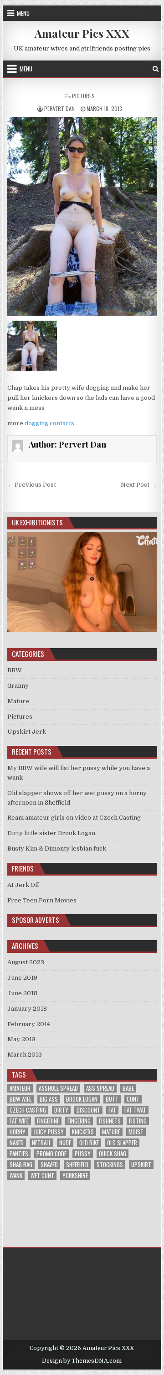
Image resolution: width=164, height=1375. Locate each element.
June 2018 (22, 993)
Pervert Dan (59, 108)
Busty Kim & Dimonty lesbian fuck (56, 848)
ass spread (100, 1088)
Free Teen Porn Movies (42, 900)
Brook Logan (81, 1099)
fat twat (135, 1110)
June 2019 (22, 977)
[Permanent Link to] (82, 216)
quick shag (112, 1153)
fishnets (110, 1121)
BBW (14, 670)
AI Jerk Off (23, 884)
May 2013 (21, 1039)
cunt (133, 1099)
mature (111, 1132)
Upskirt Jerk (26, 731)
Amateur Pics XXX (82, 33)
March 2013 (24, 1054)
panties (19, 1153)
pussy (83, 1153)
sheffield (77, 1164)
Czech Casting (28, 1110)
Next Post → (139, 484)
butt (112, 1099)
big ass (49, 1099)
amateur (20, 1088)
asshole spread (58, 1088)
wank (16, 1175)
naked (17, 1142)
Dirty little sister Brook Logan (51, 833)
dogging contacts (49, 423)
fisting (138, 1121)
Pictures (83, 96)
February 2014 (28, 1024)
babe (128, 1088)
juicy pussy (49, 1132)
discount (88, 1110)
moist (136, 1132)
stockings (110, 1164)
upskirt (141, 1164)
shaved (49, 1164)
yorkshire (75, 1175)
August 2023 (25, 962)
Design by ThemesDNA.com (82, 1361)
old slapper (122, 1142)
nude (65, 1142)
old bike (89, 1142)
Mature (18, 701)
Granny (18, 685)
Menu (23, 13)
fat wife (19, 1121)
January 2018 (27, 1008)
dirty (61, 1110)
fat (112, 1110)
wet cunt (42, 1175)
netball (41, 1142)
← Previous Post (31, 484)
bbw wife (20, 1099)
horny (18, 1132)
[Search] (156, 68)
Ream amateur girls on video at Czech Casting (74, 817)
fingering (79, 1121)
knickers (83, 1132)
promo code (51, 1153)
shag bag (21, 1164)
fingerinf (48, 1121)
